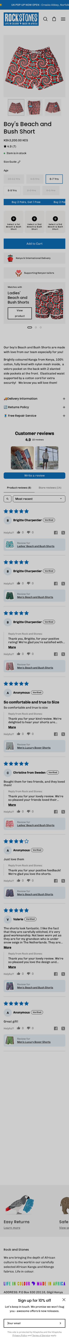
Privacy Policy (20, 1335)
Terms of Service (41, 1335)
